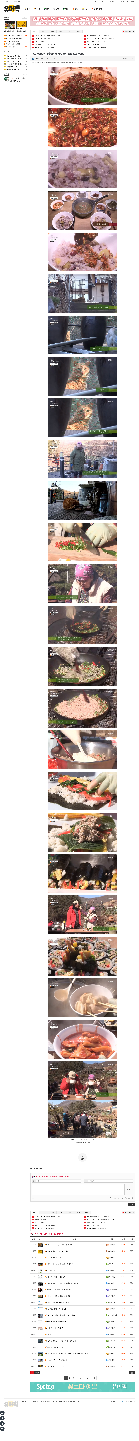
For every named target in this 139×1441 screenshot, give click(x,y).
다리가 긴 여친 (38, 41)
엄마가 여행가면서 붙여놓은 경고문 (16, 38)
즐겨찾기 (7, 1)
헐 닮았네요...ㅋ (16, 67)
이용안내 (113, 1401)
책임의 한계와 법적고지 (75, 1401)
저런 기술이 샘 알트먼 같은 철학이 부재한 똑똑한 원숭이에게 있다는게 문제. (16, 61)
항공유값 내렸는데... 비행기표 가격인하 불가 (61, 1341)
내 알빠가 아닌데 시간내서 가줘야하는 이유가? (16, 69)
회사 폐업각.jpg (16, 47)
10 (99, 1378)
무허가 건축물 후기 (92, 44)
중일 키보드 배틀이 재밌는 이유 (56, 1277)
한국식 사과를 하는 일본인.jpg (56, 1321)
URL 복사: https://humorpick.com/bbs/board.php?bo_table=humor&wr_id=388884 (58, 62)
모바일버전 (131, 1401)
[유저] (2, 1418)
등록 (128, 1190)
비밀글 (114, 1198)
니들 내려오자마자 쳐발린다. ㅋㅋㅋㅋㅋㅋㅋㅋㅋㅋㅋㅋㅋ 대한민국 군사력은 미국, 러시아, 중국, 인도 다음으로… (16, 58)
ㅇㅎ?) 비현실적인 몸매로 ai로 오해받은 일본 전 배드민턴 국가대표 (68, 1353)
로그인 (96, 1)
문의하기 (122, 1401)
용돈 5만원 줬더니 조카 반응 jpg (56, 1309)
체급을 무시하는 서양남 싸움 (95, 47)
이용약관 (33, 1401)
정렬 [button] (132, 1373)
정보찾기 (112, 1)
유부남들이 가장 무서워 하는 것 (44, 44)
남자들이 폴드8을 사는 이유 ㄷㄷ (44, 38)
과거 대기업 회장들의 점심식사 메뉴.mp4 (99, 38)
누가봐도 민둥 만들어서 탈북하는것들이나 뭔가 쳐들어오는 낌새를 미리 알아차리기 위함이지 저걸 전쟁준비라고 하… (16, 64)
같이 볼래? (49, 1334)
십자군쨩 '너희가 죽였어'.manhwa (57, 1328)
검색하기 (121, 1)
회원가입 (104, 1)
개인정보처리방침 (44, 1401)
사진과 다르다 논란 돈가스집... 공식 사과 (16, 44)
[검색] (2, 1429)
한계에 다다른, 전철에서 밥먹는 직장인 (59, 1302)
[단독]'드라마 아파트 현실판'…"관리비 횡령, (60, 1315)
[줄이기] (132, 1198)
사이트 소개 (24, 1401)
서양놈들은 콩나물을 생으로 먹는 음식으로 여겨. (16, 56)
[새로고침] (126, 1198)
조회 (131, 1239)
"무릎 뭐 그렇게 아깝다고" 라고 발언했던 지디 (61, 1289)
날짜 (123, 1239)
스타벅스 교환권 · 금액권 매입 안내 (18, 79)
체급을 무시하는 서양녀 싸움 (43, 47)
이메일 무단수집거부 (59, 1401)
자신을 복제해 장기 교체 (16, 41)
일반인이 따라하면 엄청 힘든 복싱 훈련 (46, 36)
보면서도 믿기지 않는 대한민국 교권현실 (16, 36)
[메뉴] (2, 1413)
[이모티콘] (119, 1198)
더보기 (24, 74)
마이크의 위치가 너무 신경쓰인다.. (57, 1360)
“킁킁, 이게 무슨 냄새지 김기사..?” (57, 1347)
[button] (131, 1204)
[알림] (2, 1423)
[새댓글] (122, 1198)
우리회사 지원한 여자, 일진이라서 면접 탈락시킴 (62, 1283)
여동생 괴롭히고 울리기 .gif (95, 41)
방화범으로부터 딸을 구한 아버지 (97, 36)
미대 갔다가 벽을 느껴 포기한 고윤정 (58, 1296)
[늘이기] (129, 1198)
